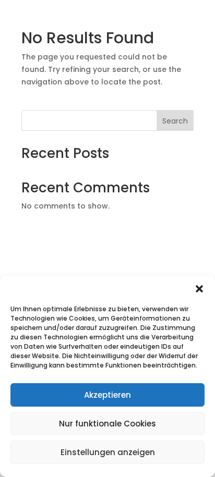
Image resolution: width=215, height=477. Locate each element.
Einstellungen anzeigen (108, 452)
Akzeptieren (107, 394)
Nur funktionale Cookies (107, 423)
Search (175, 121)
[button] (199, 289)
